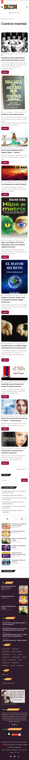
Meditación (12, 659)
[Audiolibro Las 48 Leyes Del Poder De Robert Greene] (14, 371)
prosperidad (5, 662)
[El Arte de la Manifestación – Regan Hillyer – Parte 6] (14, 138)
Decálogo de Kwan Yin (18, 531)
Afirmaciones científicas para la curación (19, 524)
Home (3, 749)
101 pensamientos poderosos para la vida (19, 553)
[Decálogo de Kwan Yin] (6, 533)
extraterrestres (15, 657)
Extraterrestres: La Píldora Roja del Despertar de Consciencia (14, 346)
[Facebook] (13, 725)
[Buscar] (27, 7)
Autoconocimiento (16, 651)
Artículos (8, 749)
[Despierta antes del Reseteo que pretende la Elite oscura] (14, 42)
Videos (11, 752)
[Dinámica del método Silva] (14, 92)
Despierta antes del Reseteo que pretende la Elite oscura (13, 59)
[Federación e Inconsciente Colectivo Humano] (14, 439)
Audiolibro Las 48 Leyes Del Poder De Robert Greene (12, 385)
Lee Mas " (5, 72)
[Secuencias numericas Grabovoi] (6, 562)
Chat (18, 752)
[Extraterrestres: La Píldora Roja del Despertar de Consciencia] (14, 328)
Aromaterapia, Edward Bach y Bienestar (12, 495)
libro (24, 657)
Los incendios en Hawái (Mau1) (14, 184)
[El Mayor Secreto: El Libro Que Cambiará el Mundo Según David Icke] (14, 277)
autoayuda (5, 651)
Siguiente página (21, 469)
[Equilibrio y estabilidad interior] (6, 548)
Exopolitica (5, 657)
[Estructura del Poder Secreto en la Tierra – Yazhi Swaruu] (14, 406)
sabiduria (5, 665)
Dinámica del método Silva (12, 114)
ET (14, 654)
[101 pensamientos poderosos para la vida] (6, 555)
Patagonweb (18, 747)
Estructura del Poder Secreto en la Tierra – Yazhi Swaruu (14, 419)
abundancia (5, 648)
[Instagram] (16, 725)
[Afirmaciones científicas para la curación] (6, 526)
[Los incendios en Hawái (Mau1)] (14, 172)
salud (13, 665)
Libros (20, 749)
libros (4, 659)
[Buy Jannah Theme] (14, 12)
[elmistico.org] (10, 7)
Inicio (3, 19)
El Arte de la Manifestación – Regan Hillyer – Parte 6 (13, 151)
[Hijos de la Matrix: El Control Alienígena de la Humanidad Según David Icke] (14, 217)
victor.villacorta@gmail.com (8, 53)
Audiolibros (14, 749)
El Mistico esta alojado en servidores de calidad (15, 744)
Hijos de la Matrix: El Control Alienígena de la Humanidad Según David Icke (13, 244)
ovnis (20, 659)
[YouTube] (14, 725)
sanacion (20, 665)
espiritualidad (6, 654)
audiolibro (15, 648)
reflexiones (15, 662)
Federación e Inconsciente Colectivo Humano (12, 451)
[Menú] (2, 7)
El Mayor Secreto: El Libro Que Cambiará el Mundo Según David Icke (13, 299)
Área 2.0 (25, 749)
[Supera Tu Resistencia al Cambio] (6, 541)
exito (20, 654)
